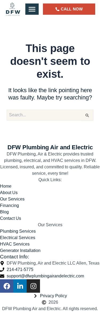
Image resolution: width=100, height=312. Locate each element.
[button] (32, 9)
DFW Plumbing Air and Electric (50, 147)
